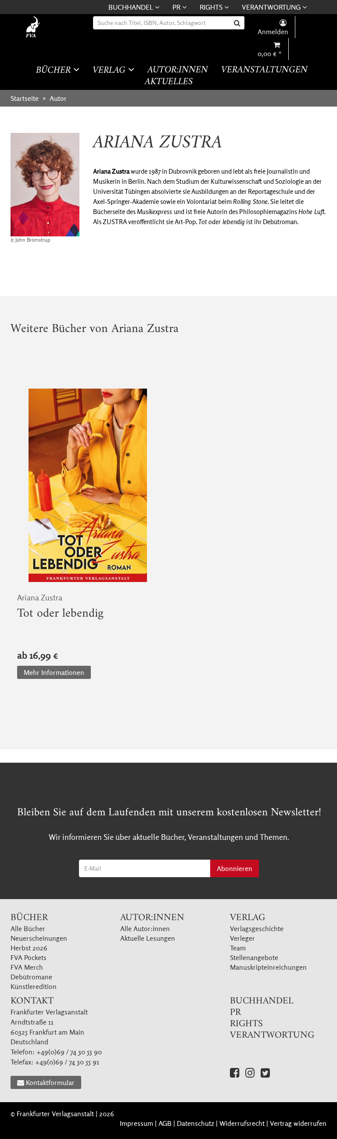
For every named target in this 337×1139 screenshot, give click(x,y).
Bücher (54, 70)
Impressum (136, 1123)
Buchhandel (131, 7)
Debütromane (31, 976)
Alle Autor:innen (145, 928)
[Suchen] (238, 22)
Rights (212, 7)
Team (238, 947)
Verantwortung (272, 7)
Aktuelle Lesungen (147, 938)
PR (177, 7)
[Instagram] (250, 1072)
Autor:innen (177, 70)
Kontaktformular (50, 1082)
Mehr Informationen (54, 672)
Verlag (110, 70)
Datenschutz (195, 1123)
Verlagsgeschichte (256, 928)
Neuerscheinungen (39, 938)
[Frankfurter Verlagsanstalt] (42, 27)
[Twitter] (265, 1072)
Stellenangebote (254, 957)
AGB (165, 1123)
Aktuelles (169, 82)
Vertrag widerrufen (298, 1123)
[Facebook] (234, 1072)
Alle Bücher (28, 928)
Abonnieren (234, 868)
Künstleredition (34, 986)
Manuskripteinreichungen (268, 967)
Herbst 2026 (29, 947)
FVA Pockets (29, 957)
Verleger (242, 938)
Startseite (25, 98)
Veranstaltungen (264, 70)
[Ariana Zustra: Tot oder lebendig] (87, 485)
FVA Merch (27, 967)
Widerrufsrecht (242, 1123)
